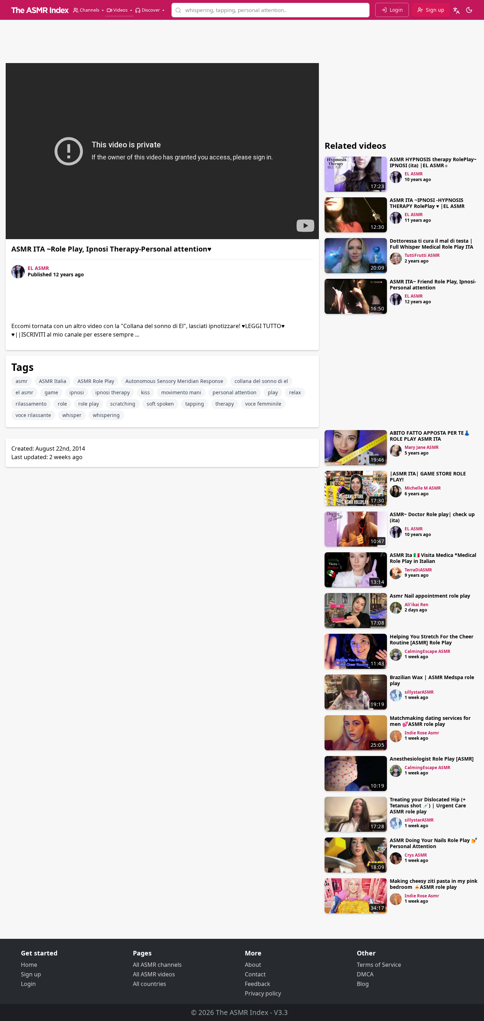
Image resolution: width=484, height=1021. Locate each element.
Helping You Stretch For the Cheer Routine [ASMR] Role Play (431, 639)
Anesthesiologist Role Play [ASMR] (432, 758)
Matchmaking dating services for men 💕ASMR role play (430, 721)
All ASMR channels (157, 965)
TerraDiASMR (418, 570)
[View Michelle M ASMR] (396, 491)
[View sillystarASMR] (396, 695)
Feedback (257, 984)
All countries (149, 984)
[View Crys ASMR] (396, 858)
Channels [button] (89, 10)
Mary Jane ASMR (422, 447)
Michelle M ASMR (423, 488)
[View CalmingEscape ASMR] (396, 655)
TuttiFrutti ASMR (422, 255)
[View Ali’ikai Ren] (396, 608)
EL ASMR (38, 268)
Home (29, 965)
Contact (255, 974)
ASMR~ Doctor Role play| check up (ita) (432, 517)
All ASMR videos (154, 974)
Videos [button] (120, 10)
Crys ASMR (416, 855)
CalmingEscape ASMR (427, 651)
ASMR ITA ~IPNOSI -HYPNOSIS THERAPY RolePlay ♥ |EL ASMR (427, 203)
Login (28, 984)
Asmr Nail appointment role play (430, 595)
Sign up (31, 974)
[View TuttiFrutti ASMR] (396, 259)
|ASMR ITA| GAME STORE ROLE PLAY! (428, 476)
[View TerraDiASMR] (396, 573)
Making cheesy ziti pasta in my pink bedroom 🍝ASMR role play (434, 884)
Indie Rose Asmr (422, 733)
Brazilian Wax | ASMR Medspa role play (432, 680)
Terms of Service (379, 965)
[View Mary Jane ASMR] (396, 451)
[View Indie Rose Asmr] (396, 736)
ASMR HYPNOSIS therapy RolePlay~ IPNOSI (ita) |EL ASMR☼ (433, 162)
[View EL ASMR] (396, 177)
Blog (363, 984)
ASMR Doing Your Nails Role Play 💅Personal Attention (433, 843)
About (253, 965)
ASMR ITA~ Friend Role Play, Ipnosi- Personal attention (433, 284)
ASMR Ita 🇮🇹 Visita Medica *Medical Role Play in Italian (433, 558)
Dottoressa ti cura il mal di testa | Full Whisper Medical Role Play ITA (431, 243)
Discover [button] (151, 10)
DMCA (365, 974)
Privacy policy (263, 993)
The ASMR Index (242, 1012)
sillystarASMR (419, 692)
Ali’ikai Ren (416, 605)
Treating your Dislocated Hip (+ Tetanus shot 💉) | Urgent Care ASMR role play (428, 805)
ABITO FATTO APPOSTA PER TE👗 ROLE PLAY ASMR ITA (430, 435)
